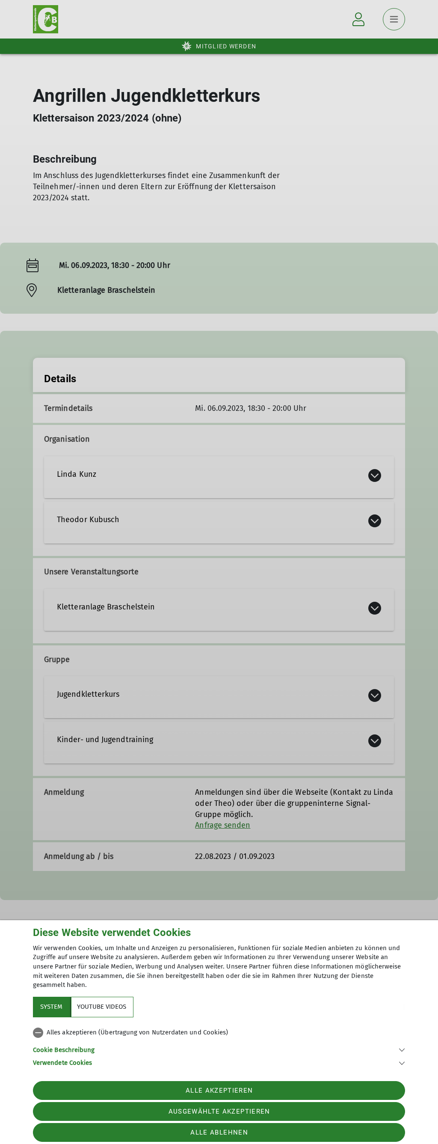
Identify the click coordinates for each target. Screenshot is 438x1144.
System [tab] (51, 1006)
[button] (219, 1049)
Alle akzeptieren (219, 1090)
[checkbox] (219, 1032)
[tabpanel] (219, 1046)
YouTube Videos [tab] (101, 1006)
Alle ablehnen (219, 1132)
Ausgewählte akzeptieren (219, 1111)
